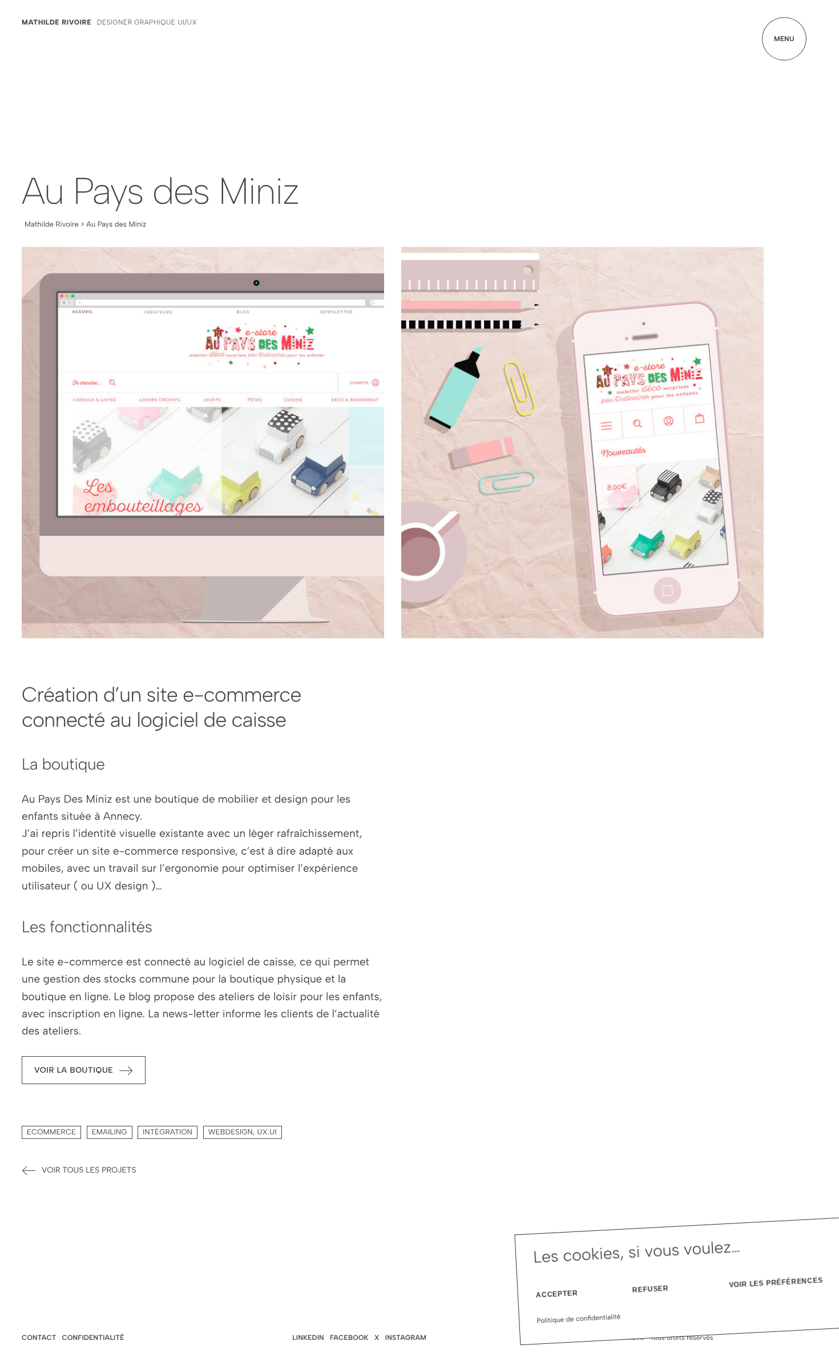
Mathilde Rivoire (56, 22)
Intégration (167, 1132)
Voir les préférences (776, 1282)
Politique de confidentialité (579, 1318)
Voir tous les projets (89, 1170)
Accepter (557, 1294)
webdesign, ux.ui (242, 1132)
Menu (784, 39)
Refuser (650, 1289)
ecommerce (51, 1132)
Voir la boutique (74, 1069)
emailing (109, 1132)
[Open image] (203, 442)
